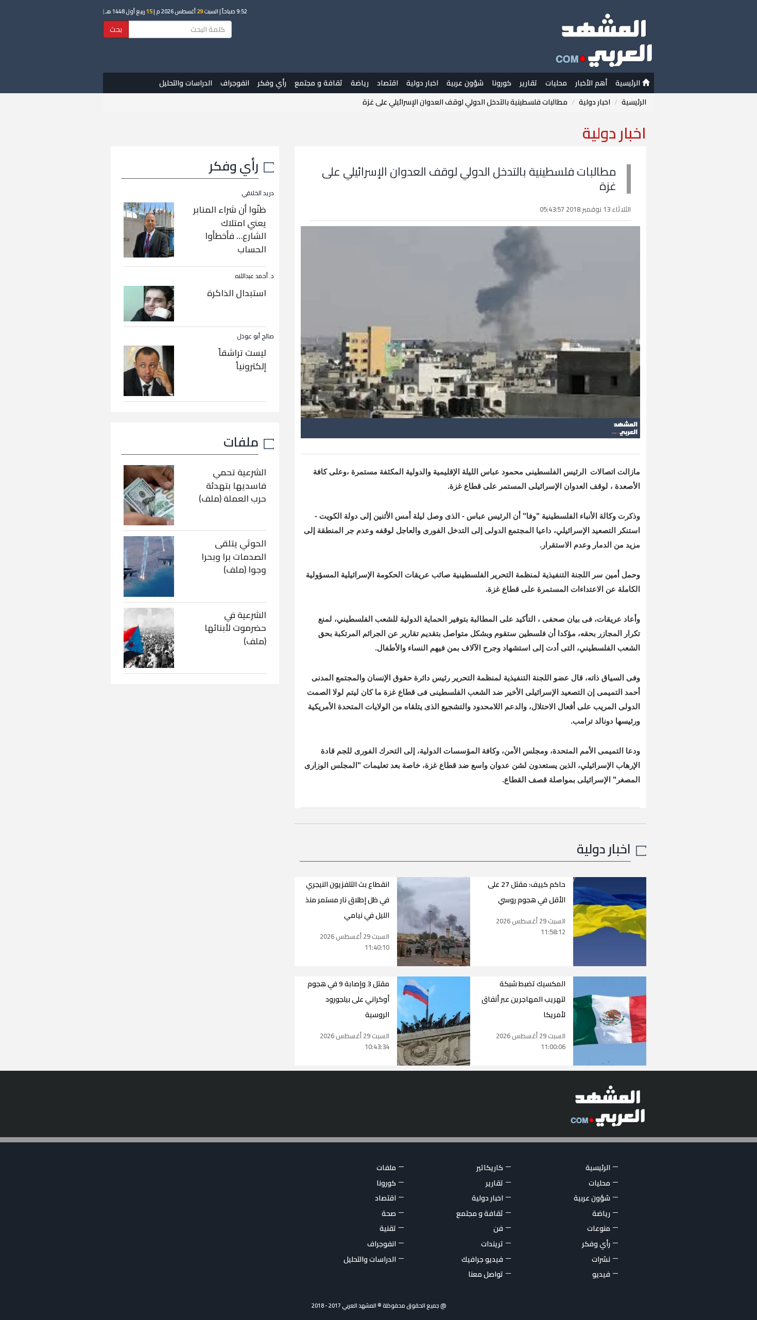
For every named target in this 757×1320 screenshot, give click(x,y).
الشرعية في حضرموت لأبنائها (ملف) (235, 628)
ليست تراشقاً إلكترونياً (242, 359)
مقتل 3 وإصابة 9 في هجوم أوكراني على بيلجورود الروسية (348, 999)
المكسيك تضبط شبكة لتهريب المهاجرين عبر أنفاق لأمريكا (523, 999)
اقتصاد (387, 83)
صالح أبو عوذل (255, 336)
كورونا (501, 83)
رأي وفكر (271, 83)
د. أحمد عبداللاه (254, 276)
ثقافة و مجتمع (318, 83)
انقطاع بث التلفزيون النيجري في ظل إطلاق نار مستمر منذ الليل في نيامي (347, 900)
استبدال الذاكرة (236, 293)
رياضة (360, 83)
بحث (116, 29)
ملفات (241, 442)
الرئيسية (628, 83)
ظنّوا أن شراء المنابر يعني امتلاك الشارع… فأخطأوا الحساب (229, 229)
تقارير (528, 83)
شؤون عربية (465, 83)
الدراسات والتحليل (185, 83)
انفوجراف (234, 83)
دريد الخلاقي (258, 193)
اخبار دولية (422, 83)
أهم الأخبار (591, 83)
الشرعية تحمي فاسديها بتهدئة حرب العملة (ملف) (232, 485)
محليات (556, 83)
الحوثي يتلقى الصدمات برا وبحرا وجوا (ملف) (233, 556)
